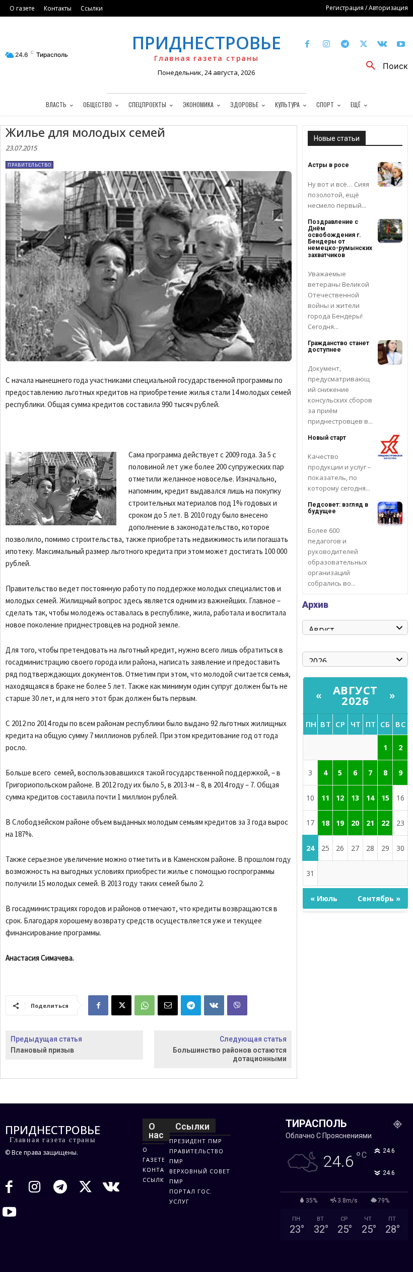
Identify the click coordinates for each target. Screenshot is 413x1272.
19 (340, 823)
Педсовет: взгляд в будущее (338, 508)
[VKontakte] (382, 44)
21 (370, 823)
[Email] (168, 1005)
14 (370, 798)
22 (385, 823)
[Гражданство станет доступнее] (390, 352)
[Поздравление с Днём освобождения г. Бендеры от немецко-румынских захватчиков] (390, 231)
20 (355, 823)
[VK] (214, 1005)
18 (325, 823)
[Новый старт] (390, 447)
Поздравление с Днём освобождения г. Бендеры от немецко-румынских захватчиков (340, 238)
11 (325, 798)
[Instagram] (326, 44)
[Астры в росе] (390, 174)
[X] (363, 44)
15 (385, 798)
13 (355, 798)
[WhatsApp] (144, 1005)
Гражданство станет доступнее (338, 346)
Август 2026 (355, 695)
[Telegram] (345, 44)
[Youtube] (401, 44)
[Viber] (237, 1005)
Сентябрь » (379, 898)
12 (340, 798)
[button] (383, 66)
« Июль (323, 898)
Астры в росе (328, 165)
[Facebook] (307, 44)
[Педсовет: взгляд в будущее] (390, 514)
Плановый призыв (42, 1050)
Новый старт (327, 437)
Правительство (29, 165)
